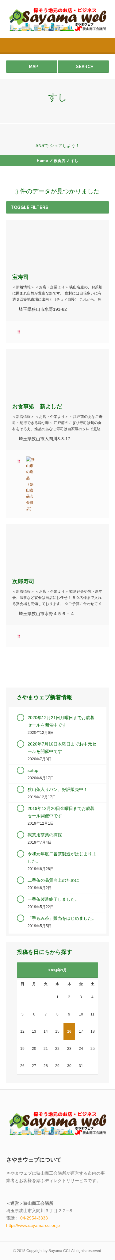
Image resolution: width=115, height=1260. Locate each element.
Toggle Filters (29, 207)
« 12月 (29, 970)
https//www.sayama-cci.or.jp (33, 1225)
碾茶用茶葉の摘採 (45, 834)
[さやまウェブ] (57, 19)
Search (85, 66)
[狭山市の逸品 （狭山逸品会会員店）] (31, 484)
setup (33, 770)
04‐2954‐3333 (34, 1218)
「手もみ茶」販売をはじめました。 (62, 918)
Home (42, 161)
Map (33, 66)
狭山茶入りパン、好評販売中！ (58, 789)
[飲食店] (19, 332)
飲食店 (59, 161)
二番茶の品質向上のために (53, 880)
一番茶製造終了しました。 (53, 899)
